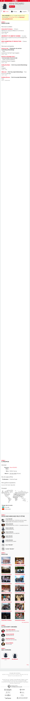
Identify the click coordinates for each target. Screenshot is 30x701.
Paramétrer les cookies (6, 681)
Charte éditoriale (17, 679)
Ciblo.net (4, 72)
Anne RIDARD (9, 519)
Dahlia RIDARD (9, 540)
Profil (7, 11)
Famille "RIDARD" (10, 549)
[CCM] (22, 690)
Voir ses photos (25, 622)
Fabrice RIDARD (9, 528)
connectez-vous (13, 17)
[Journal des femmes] (8, 690)
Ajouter (12, 6)
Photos (15, 11)
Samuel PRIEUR (9, 643)
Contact (26, 679)
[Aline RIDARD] (4, 5)
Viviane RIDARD (9, 532)
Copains (24, 11)
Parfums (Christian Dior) (8, 56)
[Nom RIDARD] (3, 545)
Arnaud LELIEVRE (10, 634)
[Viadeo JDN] (22, 695)
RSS (10, 680)
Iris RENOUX (15, 659)
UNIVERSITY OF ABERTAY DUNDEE (10, 36)
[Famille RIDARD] (3, 549)
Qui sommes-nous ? (6, 679)
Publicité (22, 679)
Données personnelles (22, 680)
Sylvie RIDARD (9, 536)
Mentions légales (19, 681)
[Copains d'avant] (8, 695)
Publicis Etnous (5, 77)
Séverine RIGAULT (10, 638)
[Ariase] (8, 698)
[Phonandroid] (22, 698)
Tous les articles (6, 680)
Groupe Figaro (25, 681)
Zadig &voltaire (5, 65)
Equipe (11, 679)
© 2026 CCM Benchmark (15, 683)
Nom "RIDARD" (9, 544)
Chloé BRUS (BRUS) (10, 629)
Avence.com (5, 48)
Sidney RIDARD (9, 524)
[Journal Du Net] (8, 692)
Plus (28, 664)
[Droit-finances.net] (22, 692)
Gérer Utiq (13, 681)
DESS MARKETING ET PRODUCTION (11, 41)
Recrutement (14, 680)
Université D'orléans (7, 29)
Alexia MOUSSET (6, 658)
